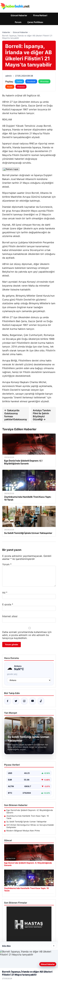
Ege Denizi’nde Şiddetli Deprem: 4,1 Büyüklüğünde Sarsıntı (29, 811)
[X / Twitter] (15, 701)
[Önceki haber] (42, 721)
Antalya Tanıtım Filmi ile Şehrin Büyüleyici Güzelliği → (42, 415)
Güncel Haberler (19, 15)
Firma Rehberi (40, 15)
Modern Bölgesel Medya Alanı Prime (23, 830)
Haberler (6, 32)
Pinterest (21, 87)
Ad (4, 592)
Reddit (9, 87)
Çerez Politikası (35, 22)
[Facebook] (7, 701)
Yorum (6, 564)
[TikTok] (40, 701)
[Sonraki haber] (48, 721)
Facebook (31, 81)
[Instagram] (24, 701)
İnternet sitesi (9, 616)
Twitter (19, 81)
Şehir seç (12, 674)
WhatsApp (44, 81)
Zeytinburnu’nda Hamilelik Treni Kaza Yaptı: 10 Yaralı (27, 817)
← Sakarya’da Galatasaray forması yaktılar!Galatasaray (15, 415)
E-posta (7, 604)
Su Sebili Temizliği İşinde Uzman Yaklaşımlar (26, 821)
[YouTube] (32, 701)
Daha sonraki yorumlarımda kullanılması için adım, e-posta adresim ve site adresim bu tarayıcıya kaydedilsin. (26, 635)
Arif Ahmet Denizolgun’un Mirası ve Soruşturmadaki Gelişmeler (30, 826)
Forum (18, 22)
